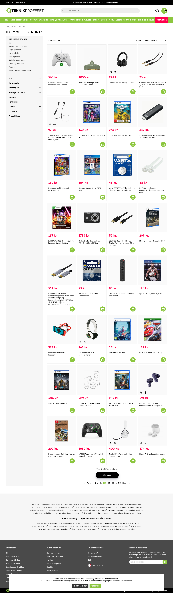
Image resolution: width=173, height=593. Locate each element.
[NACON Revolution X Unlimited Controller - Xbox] (92, 431)
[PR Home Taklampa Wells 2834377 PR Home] (92, 59)
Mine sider (9, 2)
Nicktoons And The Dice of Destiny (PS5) (58, 189)
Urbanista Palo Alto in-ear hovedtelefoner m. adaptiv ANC (151, 404)
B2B (89, 560)
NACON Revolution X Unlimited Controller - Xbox (91, 455)
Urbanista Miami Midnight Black (121, 83)
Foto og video (14, 57)
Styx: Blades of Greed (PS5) (59, 403)
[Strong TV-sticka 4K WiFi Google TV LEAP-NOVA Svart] (152, 112)
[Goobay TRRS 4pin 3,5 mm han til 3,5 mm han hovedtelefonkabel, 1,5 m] (152, 59)
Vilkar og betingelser (55, 556)
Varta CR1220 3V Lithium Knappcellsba (88, 295)
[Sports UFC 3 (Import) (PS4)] (152, 270)
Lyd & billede (14, 53)
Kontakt (50, 560)
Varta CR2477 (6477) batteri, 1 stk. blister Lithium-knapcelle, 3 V (122, 189)
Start (7, 27)
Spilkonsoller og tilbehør (18, 46)
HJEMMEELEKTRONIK (18, 27)
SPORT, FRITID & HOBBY (14, 571)
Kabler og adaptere (16, 63)
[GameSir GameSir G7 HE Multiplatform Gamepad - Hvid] (61, 59)
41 (101, 483)
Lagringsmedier (15, 50)
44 (113, 483)
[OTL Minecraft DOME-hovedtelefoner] (92, 329)
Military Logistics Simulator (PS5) (152, 241)
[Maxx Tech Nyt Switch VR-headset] (61, 329)
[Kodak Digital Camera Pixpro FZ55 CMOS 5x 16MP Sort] (92, 217)
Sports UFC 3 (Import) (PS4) (150, 294)
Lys (10, 43)
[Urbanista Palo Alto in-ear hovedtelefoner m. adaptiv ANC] (152, 380)
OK (165, 562)
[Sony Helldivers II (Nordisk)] (122, 112)
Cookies (50, 567)
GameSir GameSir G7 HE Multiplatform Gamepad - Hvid (60, 84)
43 (109, 483)
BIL (7, 553)
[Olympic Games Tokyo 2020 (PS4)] (92, 165)
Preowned (12, 67)
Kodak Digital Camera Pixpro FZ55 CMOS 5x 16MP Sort (90, 242)
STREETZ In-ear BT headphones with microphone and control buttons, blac (60, 137)
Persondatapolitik (54, 563)
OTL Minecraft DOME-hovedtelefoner (87, 354)
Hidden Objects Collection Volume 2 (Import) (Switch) (61, 455)
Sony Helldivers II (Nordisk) (120, 135)
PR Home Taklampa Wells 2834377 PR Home (89, 84)
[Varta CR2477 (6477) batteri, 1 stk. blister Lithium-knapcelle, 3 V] (122, 165)
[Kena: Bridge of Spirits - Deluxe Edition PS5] (122, 380)
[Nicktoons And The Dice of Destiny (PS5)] (61, 165)
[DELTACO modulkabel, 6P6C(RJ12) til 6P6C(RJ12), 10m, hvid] (152, 165)
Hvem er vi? (93, 553)
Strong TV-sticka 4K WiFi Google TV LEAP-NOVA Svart (152, 136)
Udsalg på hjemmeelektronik (20, 70)
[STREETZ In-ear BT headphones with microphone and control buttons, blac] (61, 112)
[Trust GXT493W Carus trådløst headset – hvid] (122, 431)
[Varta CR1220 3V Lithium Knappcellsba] (92, 270)
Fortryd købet (52, 571)
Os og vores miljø (95, 556)
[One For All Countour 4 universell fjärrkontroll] (122, 270)
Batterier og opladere (17, 60)
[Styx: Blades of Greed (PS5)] (61, 380)
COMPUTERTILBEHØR (13, 560)
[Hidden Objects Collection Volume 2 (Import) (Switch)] (61, 431)
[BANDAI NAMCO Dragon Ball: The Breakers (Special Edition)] (61, 217)
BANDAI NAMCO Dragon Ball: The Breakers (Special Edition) (61, 242)
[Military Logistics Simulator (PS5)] (152, 217)
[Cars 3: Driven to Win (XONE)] (152, 329)
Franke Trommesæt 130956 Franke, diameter (89, 404)
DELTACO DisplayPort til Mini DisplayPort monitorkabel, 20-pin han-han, (122, 243)
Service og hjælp (53, 553)
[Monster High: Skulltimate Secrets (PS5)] (92, 112)
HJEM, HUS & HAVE (13, 563)
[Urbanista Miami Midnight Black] (122, 59)
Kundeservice (20, 2)
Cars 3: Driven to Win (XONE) (150, 353)
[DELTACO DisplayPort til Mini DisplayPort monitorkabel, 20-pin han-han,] (122, 217)
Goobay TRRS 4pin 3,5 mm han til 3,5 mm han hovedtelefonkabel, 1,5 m (152, 85)
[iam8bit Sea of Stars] (122, 329)
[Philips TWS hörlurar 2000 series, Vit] (152, 431)
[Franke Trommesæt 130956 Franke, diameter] (92, 380)
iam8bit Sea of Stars (117, 353)
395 (119, 483)
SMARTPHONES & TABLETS (15, 567)
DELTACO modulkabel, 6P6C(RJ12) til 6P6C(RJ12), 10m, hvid (151, 190)
